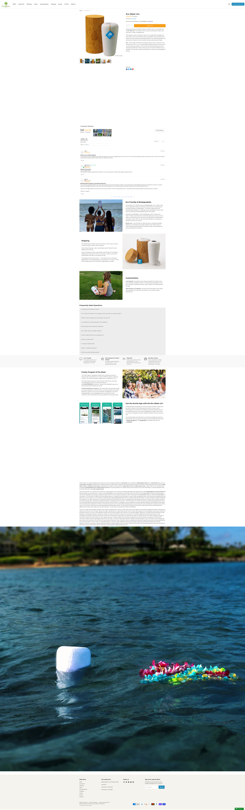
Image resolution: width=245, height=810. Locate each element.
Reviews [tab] (82, 138)
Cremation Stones (44, 4)
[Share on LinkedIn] (131, 69)
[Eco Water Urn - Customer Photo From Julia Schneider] (105, 134)
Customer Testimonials (93, 802)
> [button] (133, 196)
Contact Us (240, 808)
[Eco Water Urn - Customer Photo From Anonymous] (109, 131)
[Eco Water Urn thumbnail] (81, 61)
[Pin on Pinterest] (133, 69)
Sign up (162, 787)
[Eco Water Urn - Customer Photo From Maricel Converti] (109, 134)
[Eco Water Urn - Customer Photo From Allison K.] (95, 134)
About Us (73, 4)
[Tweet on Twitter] (129, 69)
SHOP (14, 4)
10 (130, 196)
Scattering (29, 4)
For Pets (67, 4)
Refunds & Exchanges (83, 802)
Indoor (36, 4)
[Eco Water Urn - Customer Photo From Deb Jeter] (100, 131)
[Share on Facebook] (126, 69)
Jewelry (60, 4)
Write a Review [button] (160, 130)
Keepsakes (53, 4)
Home (80, 10)
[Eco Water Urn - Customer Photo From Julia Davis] (95, 131)
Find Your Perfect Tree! (238, 4)
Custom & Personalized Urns (104, 802)
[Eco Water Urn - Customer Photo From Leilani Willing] (105, 131)
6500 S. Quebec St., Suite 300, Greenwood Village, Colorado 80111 (92, 803)
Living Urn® (21, 4)
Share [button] (83, 160)
